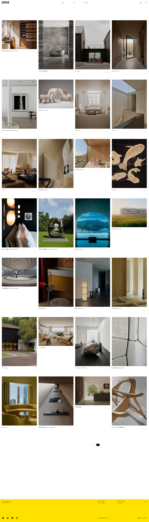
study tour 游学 (101, 503)
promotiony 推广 (101, 501)
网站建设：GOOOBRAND (142, 517)
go (98, 444)
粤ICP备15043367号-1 (104, 517)
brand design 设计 (121, 501)
